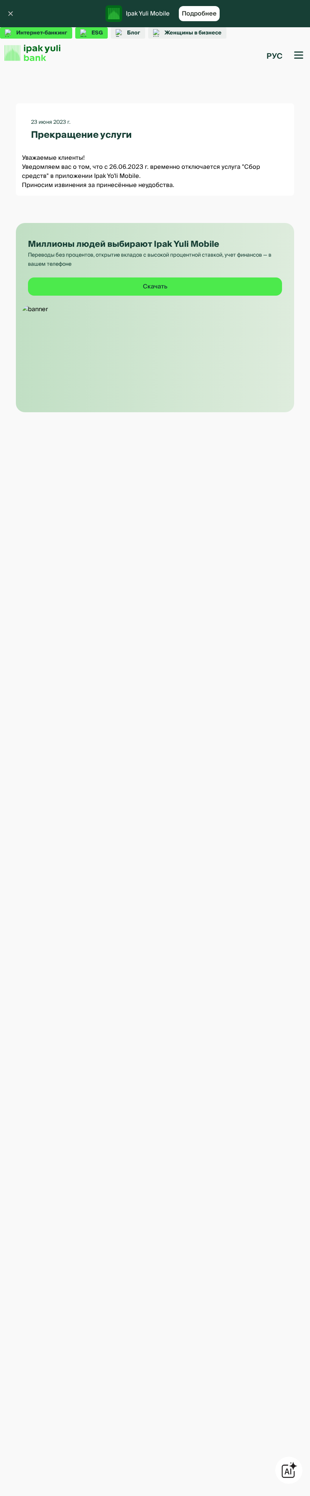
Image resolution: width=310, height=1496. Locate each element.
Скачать (155, 286)
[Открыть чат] (288, 1470)
